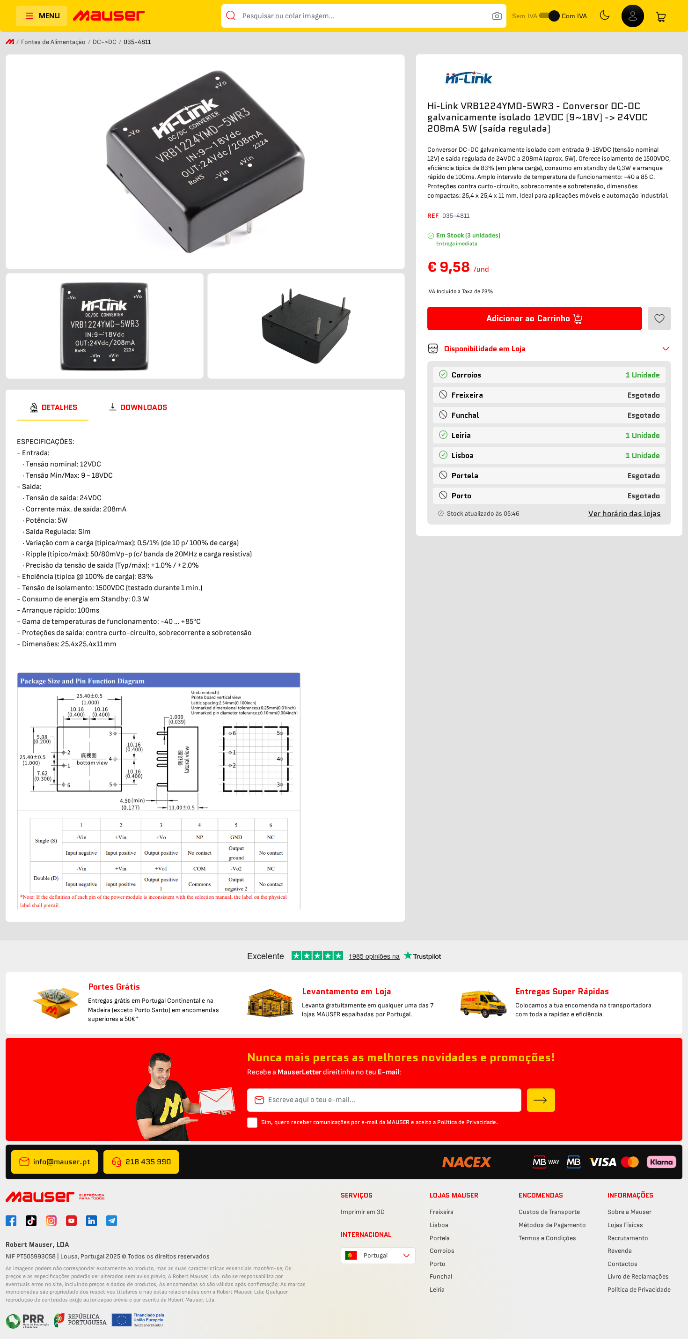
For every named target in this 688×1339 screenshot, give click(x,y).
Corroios (442, 1251)
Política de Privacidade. (467, 1122)
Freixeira (442, 1212)
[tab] (52, 407)
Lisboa (439, 1225)
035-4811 (455, 216)
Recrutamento (627, 1238)
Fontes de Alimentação (54, 42)
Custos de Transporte (549, 1212)
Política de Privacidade (639, 1290)
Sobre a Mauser (629, 1212)
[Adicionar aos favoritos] (659, 318)
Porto (438, 1264)
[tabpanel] (205, 665)
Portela (440, 1238)
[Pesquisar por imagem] (497, 16)
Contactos (622, 1264)
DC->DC (105, 42)
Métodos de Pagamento (552, 1225)
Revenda (619, 1251)
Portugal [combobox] (376, 1255)
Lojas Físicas (625, 1225)
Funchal (441, 1276)
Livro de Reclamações (638, 1276)
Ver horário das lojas (624, 513)
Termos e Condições (547, 1238)
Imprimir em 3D (363, 1212)
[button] (549, 348)
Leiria (437, 1290)
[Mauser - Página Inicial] (109, 16)
